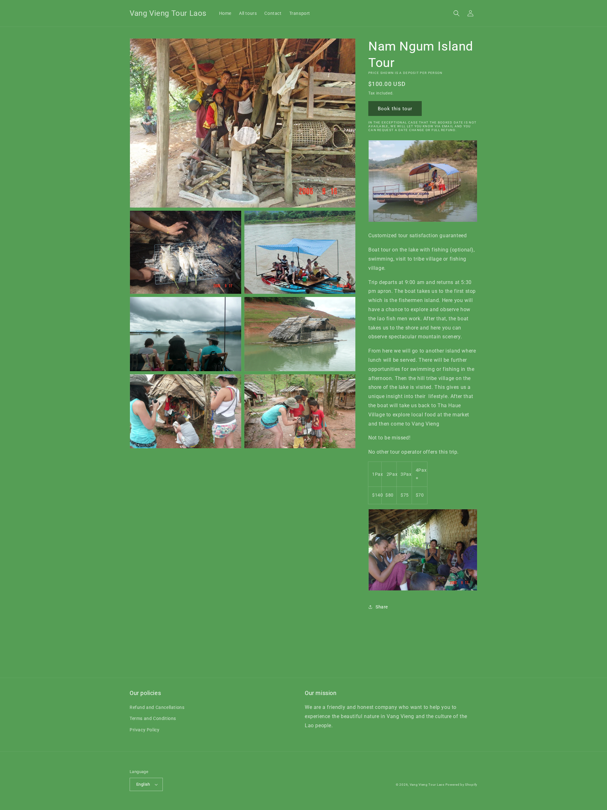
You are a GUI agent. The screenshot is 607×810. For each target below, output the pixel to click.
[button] (456, 13)
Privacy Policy (144, 729)
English (143, 784)
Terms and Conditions (153, 718)
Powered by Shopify (461, 784)
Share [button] (382, 606)
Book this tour (395, 109)
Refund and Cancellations (157, 707)
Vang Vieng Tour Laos (427, 784)
